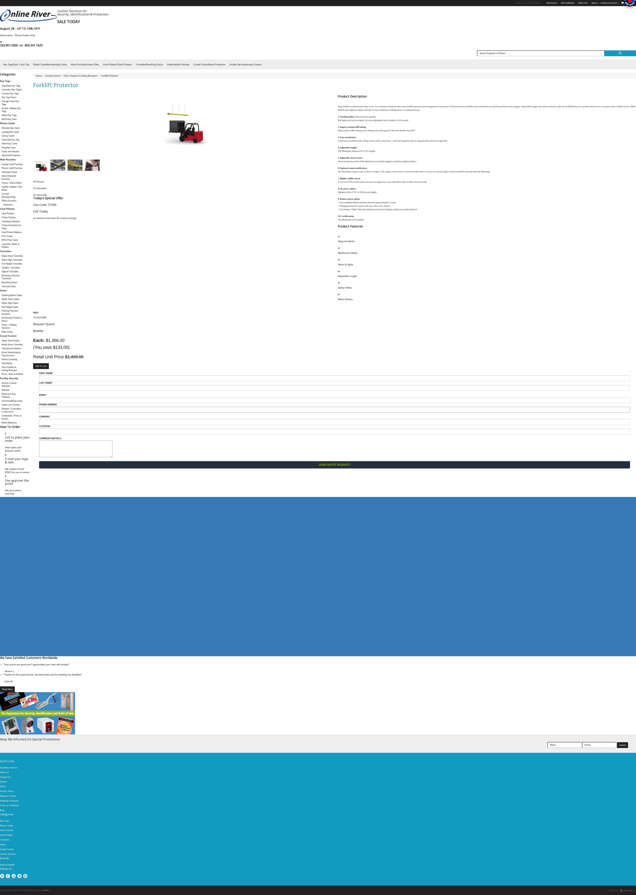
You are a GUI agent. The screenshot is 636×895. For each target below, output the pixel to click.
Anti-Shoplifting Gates (12, 401)
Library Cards (8, 136)
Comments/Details (50, 438)
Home (39, 75)
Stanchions (7, 363)
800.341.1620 (34, 45)
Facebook (8, 876)
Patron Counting (9, 359)
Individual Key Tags (11, 86)
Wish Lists (582, 3)
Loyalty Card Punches (12, 164)
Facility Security (9, 378)
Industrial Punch (9, 172)
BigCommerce (628, 891)
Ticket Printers (9, 217)
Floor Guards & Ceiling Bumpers (9, 369)
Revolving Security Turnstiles (11, 277)
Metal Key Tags (9, 115)
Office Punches (9, 201)
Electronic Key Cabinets (9, 395)
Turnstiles (5, 251)
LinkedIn (2, 876)
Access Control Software (9, 384)
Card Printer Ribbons (12, 232)
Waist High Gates (10, 303)
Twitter (19, 876)
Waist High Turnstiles (12, 260)
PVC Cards (7, 236)
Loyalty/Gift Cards (10, 132)
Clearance (8, 204)
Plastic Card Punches (12, 168)
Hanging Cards (9, 147)
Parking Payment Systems (10, 312)
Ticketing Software (11, 221)
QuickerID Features (11, 155)
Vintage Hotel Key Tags (10, 103)
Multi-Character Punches (9, 177)
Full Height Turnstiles (12, 263)
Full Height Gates (10, 307)
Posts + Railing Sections (9, 326)
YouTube (14, 876)
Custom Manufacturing (8, 195)
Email (43, 395)
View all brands (7, 865)
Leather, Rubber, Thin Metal (12, 188)
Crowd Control (8, 336)
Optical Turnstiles (10, 271)
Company (44, 416)
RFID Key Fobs (9, 119)
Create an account (609, 3)
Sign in (594, 3)
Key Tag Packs (9, 97)
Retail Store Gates (10, 299)
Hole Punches (8, 159)
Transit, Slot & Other (12, 183)
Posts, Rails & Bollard (12, 374)
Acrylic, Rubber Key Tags (11, 110)
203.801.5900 (9, 45)
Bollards (5, 390)
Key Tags (5, 81)
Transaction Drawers (11, 348)
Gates (3, 290)
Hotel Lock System (11, 405)
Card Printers (7, 208)
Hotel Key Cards (9, 143)
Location (44, 426)
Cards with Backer (10, 151)
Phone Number (48, 404)
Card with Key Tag (10, 140)
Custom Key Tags (10, 93)
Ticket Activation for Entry (11, 227)
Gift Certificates (567, 3)
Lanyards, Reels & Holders (10, 245)
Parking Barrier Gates (12, 295)
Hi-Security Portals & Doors (12, 319)
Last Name (46, 383)
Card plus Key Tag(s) (12, 89)
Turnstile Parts (9, 286)
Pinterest (25, 876)
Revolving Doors (9, 282)
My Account (552, 3)
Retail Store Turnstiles (12, 256)
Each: (39, 340)
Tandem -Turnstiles (11, 267)
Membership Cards (11, 128)
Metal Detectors (9, 422)
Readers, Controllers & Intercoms (11, 410)
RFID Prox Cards (10, 240)
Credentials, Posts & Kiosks (12, 417)
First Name (46, 373)
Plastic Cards (7, 123)
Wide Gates (7, 332)
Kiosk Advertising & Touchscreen (11, 354)
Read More (7, 689)
